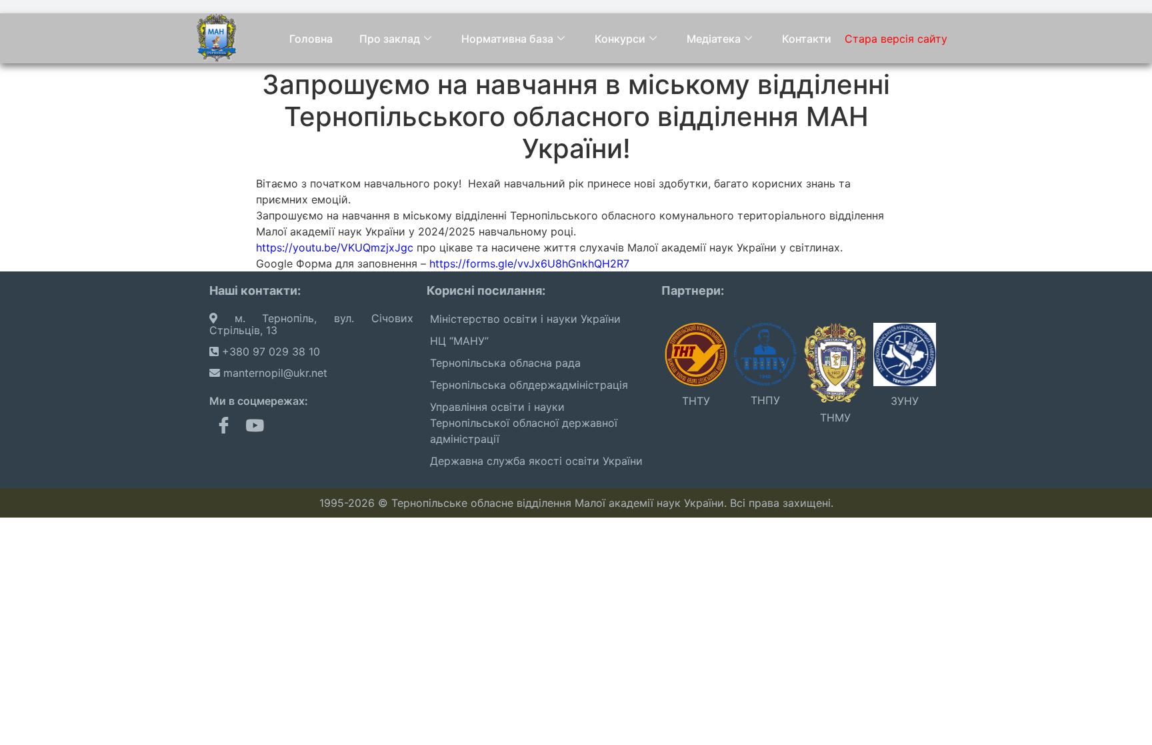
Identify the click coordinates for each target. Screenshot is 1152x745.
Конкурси (620, 38)
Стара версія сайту (896, 38)
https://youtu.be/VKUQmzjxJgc (334, 247)
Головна (311, 38)
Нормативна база (507, 38)
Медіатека (714, 38)
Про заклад (389, 38)
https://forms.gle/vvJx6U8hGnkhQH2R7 (529, 263)
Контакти (806, 38)
